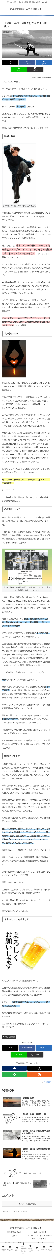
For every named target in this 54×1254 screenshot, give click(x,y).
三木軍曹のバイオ (14, 1232)
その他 (40, 1242)
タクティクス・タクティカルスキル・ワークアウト (40, 1237)
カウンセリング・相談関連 (14, 1242)
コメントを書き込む (27, 1204)
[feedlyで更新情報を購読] (14, 1074)
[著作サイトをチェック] (14, 1068)
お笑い (14, 1236)
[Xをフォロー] (39, 1068)
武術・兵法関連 (10, 1037)
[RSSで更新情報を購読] (39, 1074)
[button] (35, 69)
